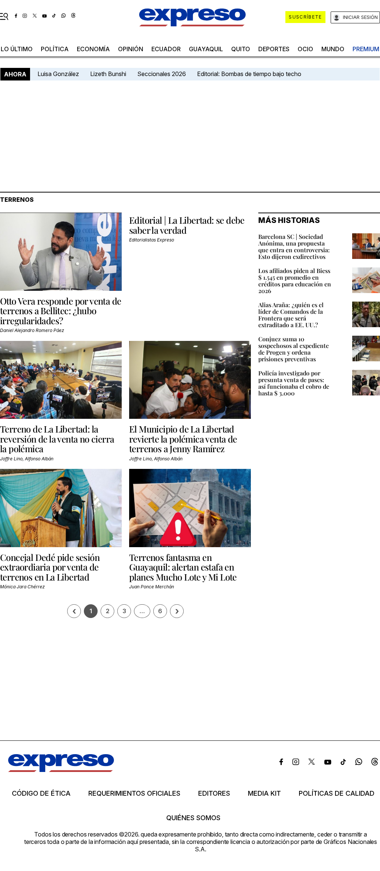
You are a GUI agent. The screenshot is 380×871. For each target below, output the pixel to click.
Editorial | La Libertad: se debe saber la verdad (187, 225)
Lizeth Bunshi (108, 74)
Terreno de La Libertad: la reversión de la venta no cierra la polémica (57, 438)
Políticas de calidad (336, 793)
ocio (305, 49)
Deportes (273, 49)
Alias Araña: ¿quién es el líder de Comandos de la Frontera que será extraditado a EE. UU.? (291, 315)
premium (366, 49)
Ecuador (166, 49)
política (55, 49)
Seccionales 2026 (161, 74)
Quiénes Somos (193, 818)
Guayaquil (206, 49)
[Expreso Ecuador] (61, 769)
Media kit (264, 793)
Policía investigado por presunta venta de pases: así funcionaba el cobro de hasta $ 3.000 (293, 383)
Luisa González (58, 74)
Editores (214, 793)
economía (93, 49)
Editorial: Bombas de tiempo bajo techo (250, 74)
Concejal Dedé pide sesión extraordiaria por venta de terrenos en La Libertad (49, 567)
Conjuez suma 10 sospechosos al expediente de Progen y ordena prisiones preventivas (293, 349)
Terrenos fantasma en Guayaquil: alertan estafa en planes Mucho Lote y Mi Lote (183, 567)
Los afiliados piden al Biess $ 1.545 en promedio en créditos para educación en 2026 (294, 281)
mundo (332, 49)
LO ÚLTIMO (17, 49)
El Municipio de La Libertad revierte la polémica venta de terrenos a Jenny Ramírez (183, 438)
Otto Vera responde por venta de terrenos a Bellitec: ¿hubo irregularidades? (60, 310)
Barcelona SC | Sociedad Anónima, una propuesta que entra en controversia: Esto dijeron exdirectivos (294, 246)
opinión (130, 49)
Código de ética (41, 793)
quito (240, 49)
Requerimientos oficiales (134, 793)
